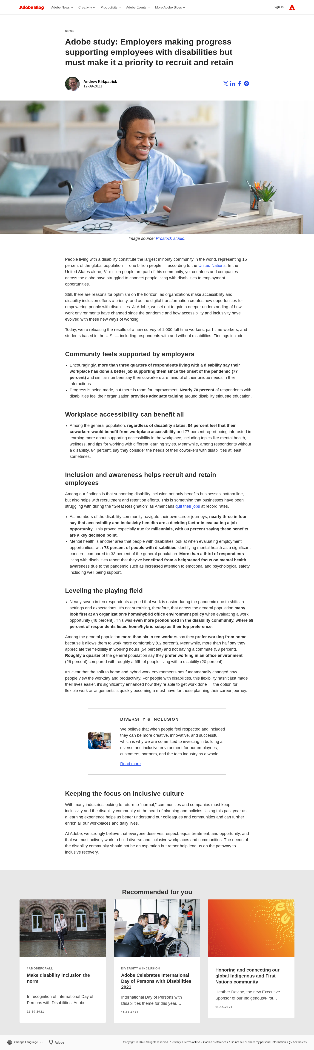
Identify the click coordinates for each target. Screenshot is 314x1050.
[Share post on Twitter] (225, 84)
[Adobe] (292, 7)
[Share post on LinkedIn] (232, 84)
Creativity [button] (85, 7)
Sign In (279, 7)
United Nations (212, 265)
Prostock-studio (170, 238)
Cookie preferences (215, 1042)
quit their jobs (187, 506)
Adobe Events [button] (136, 7)
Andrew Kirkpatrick (100, 82)
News (69, 31)
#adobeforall (40, 968)
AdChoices (300, 1042)
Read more (130, 764)
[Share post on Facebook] (239, 84)
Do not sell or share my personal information (258, 1042)
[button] (24, 1042)
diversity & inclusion (140, 968)
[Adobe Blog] (34, 7)
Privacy (176, 1042)
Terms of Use (192, 1042)
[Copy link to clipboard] (246, 84)
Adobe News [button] (60, 7)
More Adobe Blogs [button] (168, 7)
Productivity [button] (109, 7)
